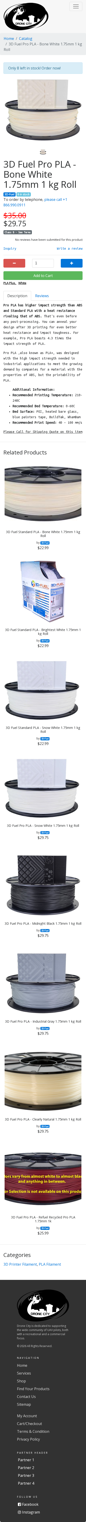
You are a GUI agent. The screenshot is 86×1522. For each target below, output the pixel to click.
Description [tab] (17, 295)
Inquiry (9, 248)
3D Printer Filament (20, 1264)
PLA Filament (50, 1264)
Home (9, 38)
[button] (75, 6)
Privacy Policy (28, 1439)
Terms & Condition (33, 1431)
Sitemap (24, 1404)
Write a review (70, 248)
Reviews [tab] (42, 295)
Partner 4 (26, 1483)
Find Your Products (33, 1388)
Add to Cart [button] (43, 275)
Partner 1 (26, 1459)
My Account (27, 1415)
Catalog (25, 38)
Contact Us (26, 1396)
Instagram (30, 1512)
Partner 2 (26, 1467)
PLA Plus (9, 283)
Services (24, 1373)
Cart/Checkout (29, 1423)
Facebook (30, 1504)
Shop (21, 1381)
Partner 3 (26, 1475)
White (22, 283)
